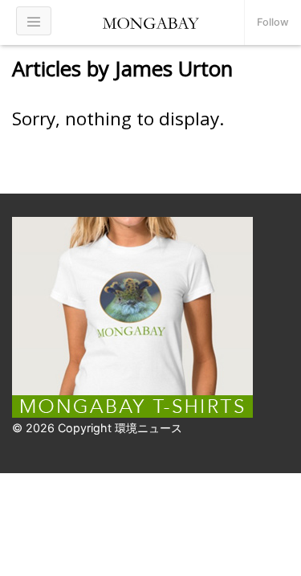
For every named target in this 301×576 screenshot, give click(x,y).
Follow (273, 22)
